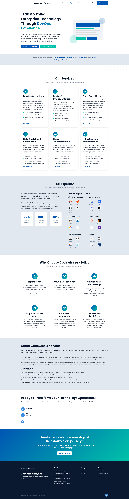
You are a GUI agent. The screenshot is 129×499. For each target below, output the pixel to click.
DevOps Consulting (59, 471)
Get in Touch (102, 3)
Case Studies (82, 3)
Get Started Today (64, 453)
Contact (83, 476)
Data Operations (58, 476)
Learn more (26, 123)
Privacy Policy (102, 471)
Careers (83, 473)
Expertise (72, 3)
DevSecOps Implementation (62, 473)
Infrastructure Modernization (62, 483)
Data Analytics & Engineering (62, 478)
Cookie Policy (102, 476)
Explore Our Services (48, 46)
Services (64, 3)
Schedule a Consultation (30, 46)
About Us (91, 3)
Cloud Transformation (60, 481)
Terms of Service (103, 473)
